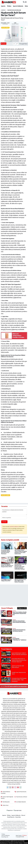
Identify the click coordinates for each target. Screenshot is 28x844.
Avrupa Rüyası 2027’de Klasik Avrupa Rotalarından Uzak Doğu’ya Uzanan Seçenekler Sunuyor (20, 567)
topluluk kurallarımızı (14, 526)
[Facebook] (7, 787)
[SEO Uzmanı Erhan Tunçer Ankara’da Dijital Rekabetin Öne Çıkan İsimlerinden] (21, 545)
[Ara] (23, 2)
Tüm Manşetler (6, 801)
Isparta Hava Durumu (21, 791)
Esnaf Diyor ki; (11, 817)
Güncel (23, 815)
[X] (10, 787)
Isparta (3, 6)
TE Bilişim (24, 835)
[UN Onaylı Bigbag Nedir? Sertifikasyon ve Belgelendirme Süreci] (7, 559)
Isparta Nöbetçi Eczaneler (5, 792)
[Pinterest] (13, 787)
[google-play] (17, 810)
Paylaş (4, 43)
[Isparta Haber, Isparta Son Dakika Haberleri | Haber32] (8, 2)
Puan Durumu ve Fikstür (21, 796)
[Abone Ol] (23, 43)
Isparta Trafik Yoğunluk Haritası (7, 797)
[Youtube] (18, 787)
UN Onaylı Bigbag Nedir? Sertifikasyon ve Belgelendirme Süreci (7, 565)
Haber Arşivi (5, 805)
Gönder (4, 521)
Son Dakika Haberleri (21, 801)
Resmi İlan (18, 817)
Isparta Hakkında (18, 6)
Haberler (3, 10)
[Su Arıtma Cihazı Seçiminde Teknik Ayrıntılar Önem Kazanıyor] (7, 545)
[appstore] (9, 810)
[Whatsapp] (20, 787)
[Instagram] (15, 787)
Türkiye (9, 6)
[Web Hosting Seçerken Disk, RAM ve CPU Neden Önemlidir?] (21, 575)
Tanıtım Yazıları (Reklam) (14, 10)
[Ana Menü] (25, 2)
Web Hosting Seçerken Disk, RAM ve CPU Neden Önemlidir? (20, 581)
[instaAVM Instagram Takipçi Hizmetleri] (7, 575)
